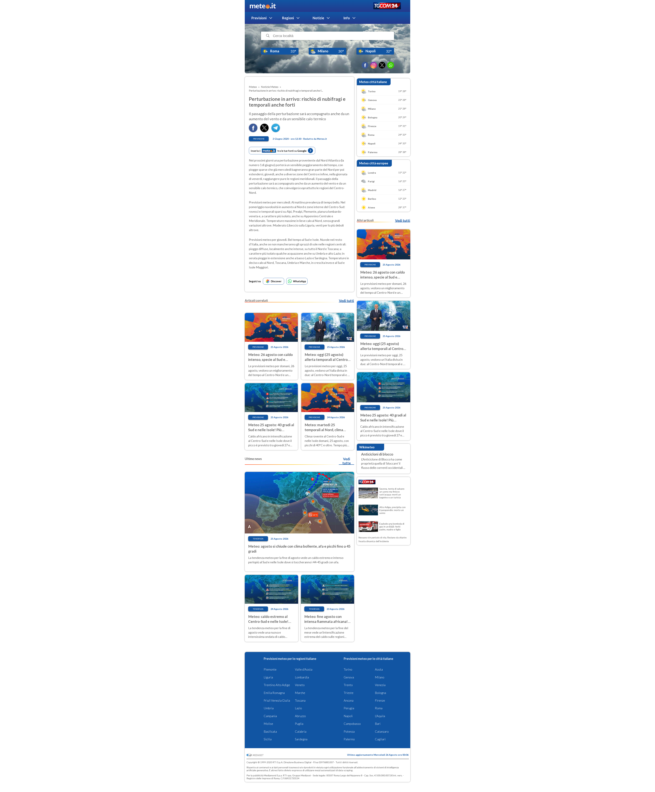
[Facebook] (365, 65)
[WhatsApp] (390, 65)
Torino (348, 669)
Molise (268, 723)
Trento (348, 685)
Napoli (348, 716)
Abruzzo (300, 716)
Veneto (300, 685)
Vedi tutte (346, 461)
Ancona (348, 700)
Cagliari (380, 739)
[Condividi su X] (264, 131)
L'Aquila (380, 716)
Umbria (269, 708)
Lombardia (302, 677)
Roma (378, 708)
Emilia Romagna (274, 693)
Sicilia (268, 739)
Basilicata (270, 731)
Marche (300, 693)
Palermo (349, 739)
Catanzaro (382, 731)
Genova (349, 677)
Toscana (300, 700)
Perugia (349, 708)
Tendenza (258, 538)
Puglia (299, 723)
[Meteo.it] (262, 6)
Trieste (348, 693)
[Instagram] (373, 65)
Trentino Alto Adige (277, 685)
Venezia (380, 685)
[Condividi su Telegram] (275, 131)
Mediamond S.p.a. (273, 775)
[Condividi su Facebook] (253, 131)
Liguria (268, 677)
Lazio (298, 708)
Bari (378, 723)
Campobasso (352, 723)
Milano (379, 677)
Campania (270, 716)
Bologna (380, 693)
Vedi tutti (346, 301)
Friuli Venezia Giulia (277, 700)
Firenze (380, 700)
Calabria (300, 731)
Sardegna (301, 739)
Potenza (349, 731)
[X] (382, 65)
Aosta (379, 669)
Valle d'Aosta (303, 669)
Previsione (259, 138)
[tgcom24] (387, 6)
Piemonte (270, 669)
